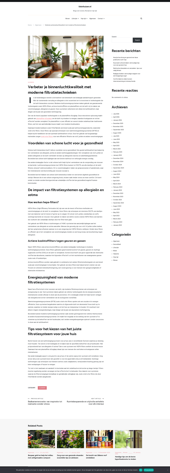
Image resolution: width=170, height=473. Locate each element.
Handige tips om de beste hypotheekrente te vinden (125, 458)
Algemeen (92, 18)
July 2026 (116, 114)
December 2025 (118, 123)
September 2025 (118, 129)
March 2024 (117, 184)
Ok (141, 470)
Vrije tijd (83, 18)
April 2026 (116, 117)
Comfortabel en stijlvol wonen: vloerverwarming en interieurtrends (124, 80)
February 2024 (117, 187)
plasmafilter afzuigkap (44, 118)
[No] (168, 470)
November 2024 (118, 161)
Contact (100, 18)
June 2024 (116, 174)
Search (114, 37)
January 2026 (117, 120)
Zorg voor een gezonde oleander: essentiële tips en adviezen (70, 456)
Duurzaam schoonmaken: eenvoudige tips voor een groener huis (126, 64)
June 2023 (116, 209)
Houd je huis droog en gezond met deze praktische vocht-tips (125, 58)
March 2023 (117, 219)
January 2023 (117, 225)
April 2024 (116, 180)
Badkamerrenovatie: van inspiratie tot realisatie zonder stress (45, 401)
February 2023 (117, 222)
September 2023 (118, 203)
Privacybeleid (149, 470)
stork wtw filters (47, 136)
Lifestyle (74, 18)
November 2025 (118, 126)
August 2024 (117, 171)
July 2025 (116, 136)
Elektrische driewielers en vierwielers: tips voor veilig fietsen (127, 69)
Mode (115, 250)
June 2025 (116, 139)
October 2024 (117, 165)
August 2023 (117, 206)
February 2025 (117, 152)
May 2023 (116, 212)
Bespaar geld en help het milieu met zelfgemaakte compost (40, 456)
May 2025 (116, 142)
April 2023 (116, 215)
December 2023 (118, 193)
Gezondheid (117, 244)
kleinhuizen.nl (85, 6)
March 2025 (117, 149)
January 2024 (117, 190)
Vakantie (116, 254)
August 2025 (117, 133)
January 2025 (117, 155)
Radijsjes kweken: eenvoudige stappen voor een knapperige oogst (126, 75)
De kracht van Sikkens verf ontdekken (96, 456)
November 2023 (118, 196)
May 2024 (116, 177)
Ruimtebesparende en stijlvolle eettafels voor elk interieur (85, 401)
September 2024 (118, 168)
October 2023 (117, 199)
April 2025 (116, 145)
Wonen (67, 18)
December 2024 (118, 158)
